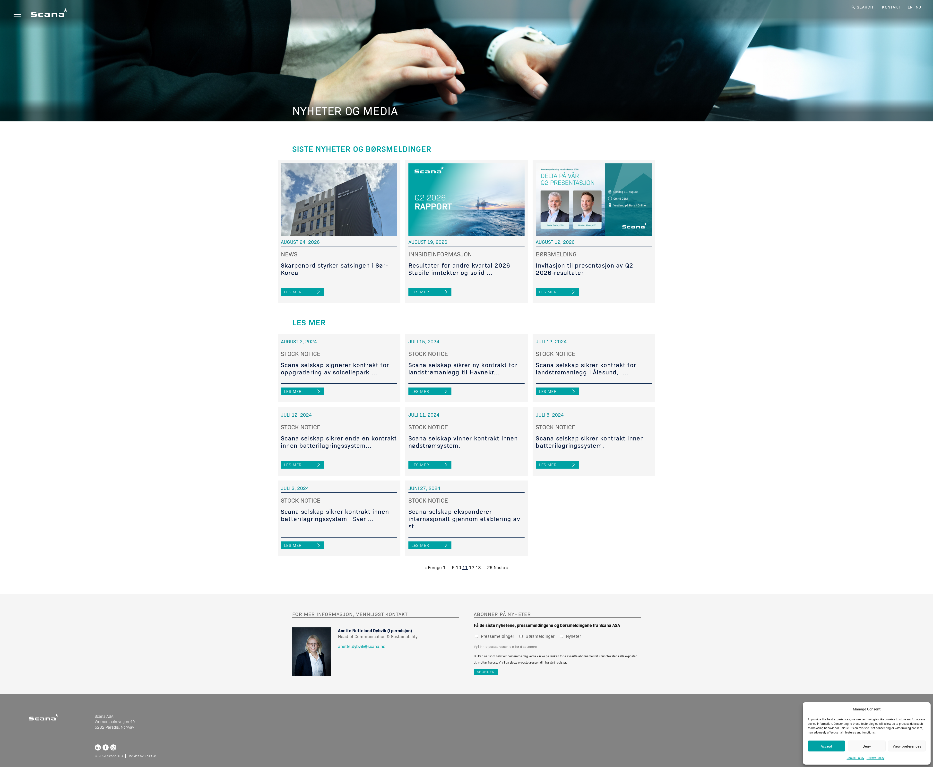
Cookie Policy (855, 758)
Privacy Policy (875, 758)
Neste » (501, 567)
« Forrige (433, 567)
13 (478, 567)
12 (471, 567)
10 (458, 567)
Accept (826, 746)
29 (489, 567)
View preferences (907, 746)
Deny (867, 746)
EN (910, 6)
